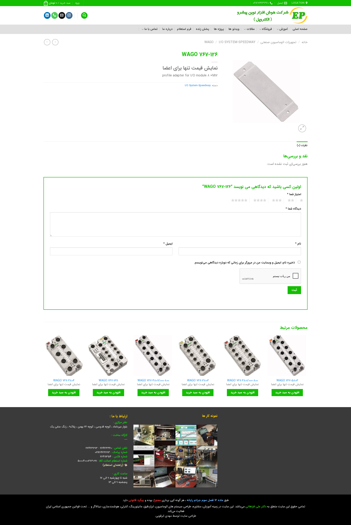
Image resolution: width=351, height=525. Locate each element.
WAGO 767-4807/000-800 (153, 381)
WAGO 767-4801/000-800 (242, 381)
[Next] (44, 371)
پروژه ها (219, 29)
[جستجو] (84, 15)
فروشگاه (267, 29)
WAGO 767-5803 (287, 381)
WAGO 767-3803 (198, 381)
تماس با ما (151, 29)
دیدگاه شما (293, 209)
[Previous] (307, 371)
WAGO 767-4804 (64, 381)
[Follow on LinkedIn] (47, 15)
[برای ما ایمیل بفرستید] (61, 15)
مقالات (251, 29)
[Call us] (54, 15)
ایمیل (167, 243)
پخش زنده (202, 29)
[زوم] (302, 128)
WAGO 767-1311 (108, 381)
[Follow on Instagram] (69, 15)
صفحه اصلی (300, 29)
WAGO (208, 42)
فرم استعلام (184, 29)
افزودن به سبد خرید (287, 392)
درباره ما (167, 29)
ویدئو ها (234, 29)
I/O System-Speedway (237, 42)
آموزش (283, 29)
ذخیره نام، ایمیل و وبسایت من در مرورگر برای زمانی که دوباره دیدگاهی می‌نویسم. (244, 262)
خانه (305, 42)
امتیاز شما (294, 194)
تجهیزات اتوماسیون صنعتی (278, 42)
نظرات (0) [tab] (302, 145)
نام (298, 243)
